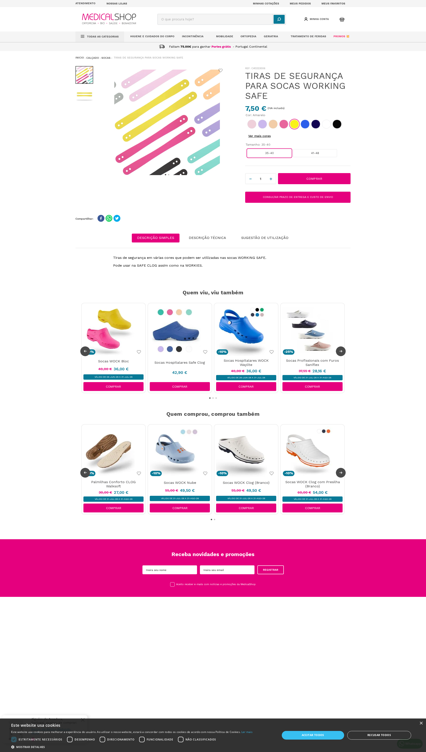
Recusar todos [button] (379, 735)
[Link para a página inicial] (79, 57)
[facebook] (101, 219)
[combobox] (221, 19)
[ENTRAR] (317, 19)
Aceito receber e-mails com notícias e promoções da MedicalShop (216, 584)
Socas (105, 57)
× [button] (421, 723)
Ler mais (246, 732)
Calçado (92, 57)
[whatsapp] (108, 219)
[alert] (213, 735)
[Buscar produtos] (279, 19)
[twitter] (116, 219)
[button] (88, 3)
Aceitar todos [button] (313, 735)
